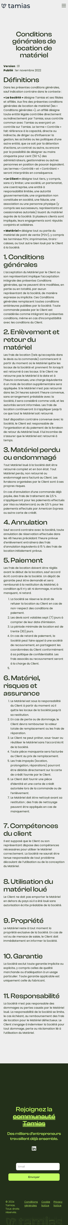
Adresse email (26, 1159)
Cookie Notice (45, 1203)
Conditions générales (31, 1203)
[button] (63, 5)
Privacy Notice (58, 1203)
